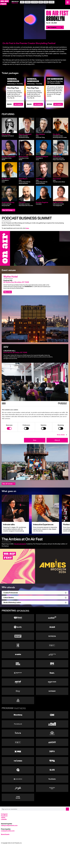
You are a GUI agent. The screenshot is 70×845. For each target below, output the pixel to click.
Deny (34, 440)
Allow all (57, 440)
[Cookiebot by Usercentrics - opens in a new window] (60, 403)
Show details (61, 434)
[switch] (26, 428)
